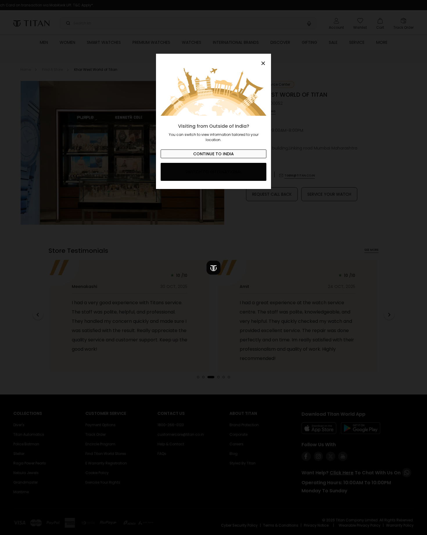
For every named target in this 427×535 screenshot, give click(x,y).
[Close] (213, 60)
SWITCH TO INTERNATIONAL (213, 172)
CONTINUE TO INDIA (213, 154)
